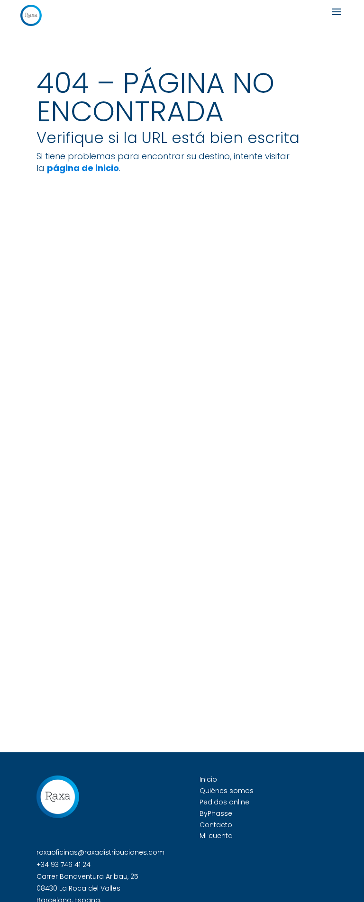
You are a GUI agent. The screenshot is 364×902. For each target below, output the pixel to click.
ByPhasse (216, 813)
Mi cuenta (216, 835)
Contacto (216, 825)
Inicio (208, 779)
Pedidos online (224, 802)
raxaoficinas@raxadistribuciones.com (100, 852)
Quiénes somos (227, 790)
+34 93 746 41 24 (63, 864)
